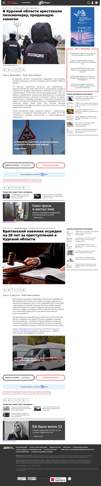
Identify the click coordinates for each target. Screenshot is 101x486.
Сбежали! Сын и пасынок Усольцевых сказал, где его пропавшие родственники (86, 233)
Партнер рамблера (43, 478)
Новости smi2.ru (9, 222)
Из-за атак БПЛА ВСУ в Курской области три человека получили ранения (82, 70)
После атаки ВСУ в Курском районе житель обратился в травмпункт (51, 408)
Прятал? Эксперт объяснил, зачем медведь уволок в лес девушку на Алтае (85, 265)
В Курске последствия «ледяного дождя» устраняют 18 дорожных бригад (36, 143)
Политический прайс (22, 452)
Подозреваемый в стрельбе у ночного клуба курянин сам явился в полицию (20, 196)
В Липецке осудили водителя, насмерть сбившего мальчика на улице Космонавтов (82, 85)
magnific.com (7, 285)
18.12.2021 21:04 (7, 8)
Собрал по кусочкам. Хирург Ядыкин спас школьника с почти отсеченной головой (86, 104)
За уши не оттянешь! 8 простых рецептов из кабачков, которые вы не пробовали (86, 111)
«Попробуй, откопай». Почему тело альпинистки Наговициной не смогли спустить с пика (86, 98)
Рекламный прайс (21, 447)
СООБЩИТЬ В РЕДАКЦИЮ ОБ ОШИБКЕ (42, 452)
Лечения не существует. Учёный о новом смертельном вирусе (85, 251)
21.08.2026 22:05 (7, 228)
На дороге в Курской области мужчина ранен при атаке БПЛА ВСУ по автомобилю (21, 408)
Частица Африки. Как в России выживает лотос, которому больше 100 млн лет (86, 246)
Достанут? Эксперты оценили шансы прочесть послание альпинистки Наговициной (86, 131)
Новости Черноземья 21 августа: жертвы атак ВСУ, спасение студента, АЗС (82, 62)
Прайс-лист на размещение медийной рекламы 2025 (77, 449)
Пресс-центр (67, 447)
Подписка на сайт (55, 447)
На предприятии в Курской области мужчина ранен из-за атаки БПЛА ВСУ (20, 415)
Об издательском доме (80, 447)
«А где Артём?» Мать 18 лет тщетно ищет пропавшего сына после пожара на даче (86, 239)
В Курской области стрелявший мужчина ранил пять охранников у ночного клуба (52, 196)
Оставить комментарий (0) (50, 165)
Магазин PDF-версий (50, 449)
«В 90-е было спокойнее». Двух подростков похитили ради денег (85, 258)
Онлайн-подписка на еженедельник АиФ (29, 449)
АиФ (17, 65)
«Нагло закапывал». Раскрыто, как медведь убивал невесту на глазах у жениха (86, 118)
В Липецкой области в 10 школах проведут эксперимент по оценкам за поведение (82, 78)
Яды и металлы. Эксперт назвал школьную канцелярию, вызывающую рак (85, 124)
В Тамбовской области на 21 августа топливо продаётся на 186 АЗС (82, 54)
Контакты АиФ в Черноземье (38, 447)
